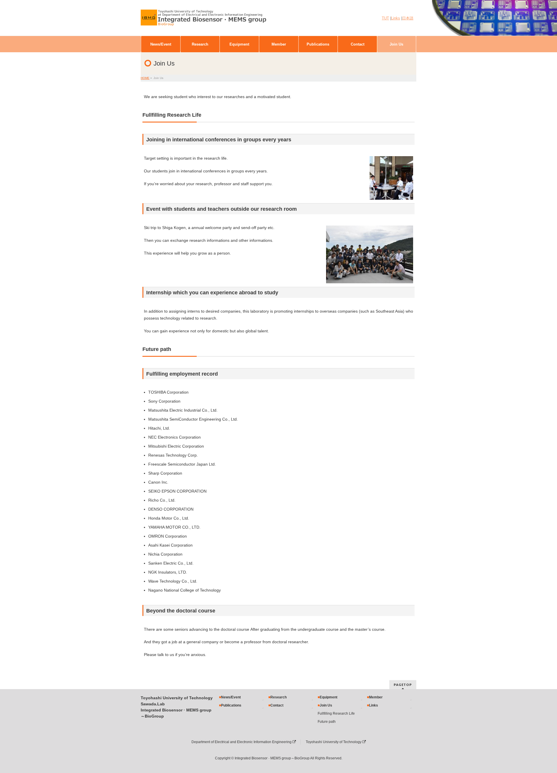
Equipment (328, 697)
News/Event (231, 697)
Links (395, 18)
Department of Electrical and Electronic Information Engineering (241, 742)
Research (278, 697)
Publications (231, 705)
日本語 (407, 18)
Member (376, 697)
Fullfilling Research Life (336, 713)
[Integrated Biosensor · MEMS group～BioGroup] (204, 20)
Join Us (326, 705)
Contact (276, 705)
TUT (385, 18)
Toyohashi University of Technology (334, 742)
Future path (327, 722)
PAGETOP (403, 684)
